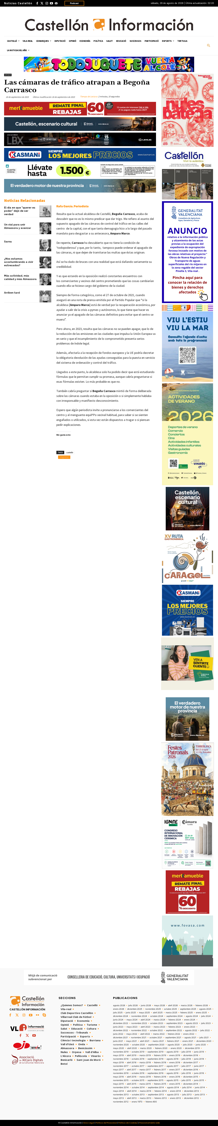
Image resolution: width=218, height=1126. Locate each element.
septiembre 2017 (155, 1066)
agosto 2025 (205, 1009)
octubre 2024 (156, 1016)
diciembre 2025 (134, 1009)
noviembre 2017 (120, 1066)
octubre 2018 (138, 1059)
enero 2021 (187, 1041)
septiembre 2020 (156, 1045)
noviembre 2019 (120, 1052)
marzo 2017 (145, 1070)
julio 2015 (186, 1080)
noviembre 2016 (120, 1073)
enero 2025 (201, 1013)
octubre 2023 (156, 1023)
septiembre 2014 (156, 1087)
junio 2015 (199, 1080)
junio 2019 (199, 1052)
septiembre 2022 (174, 1030)
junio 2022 (118, 1034)
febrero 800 (151, 1102)
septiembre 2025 (188, 1009)
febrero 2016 (160, 1077)
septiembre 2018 (155, 1059)
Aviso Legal (88, 1122)
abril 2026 (173, 1005)
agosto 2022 (191, 1030)
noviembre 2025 (153, 1009)
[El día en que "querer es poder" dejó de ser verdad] (45, 211)
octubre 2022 (156, 1030)
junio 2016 (199, 1073)
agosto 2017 (172, 1066)
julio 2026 (133, 1005)
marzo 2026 (186, 1005)
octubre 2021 (156, 1038)
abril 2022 (145, 1034)
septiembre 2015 (155, 1080)
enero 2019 (174, 1055)
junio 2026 (146, 1005)
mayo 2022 (131, 1034)
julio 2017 (186, 1066)
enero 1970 (137, 1102)
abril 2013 (132, 1098)
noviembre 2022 (139, 1030)
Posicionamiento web (149, 1122)
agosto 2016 (172, 1073)
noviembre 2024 (139, 1016)
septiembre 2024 (174, 1016)
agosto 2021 (190, 1038)
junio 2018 (199, 1059)
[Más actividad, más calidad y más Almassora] (45, 279)
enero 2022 (188, 1034)
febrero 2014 (160, 1091)
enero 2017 (174, 1070)
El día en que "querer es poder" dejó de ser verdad (19, 211)
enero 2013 (175, 1098)
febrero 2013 (160, 1098)
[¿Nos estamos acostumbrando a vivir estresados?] (45, 262)
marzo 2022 (159, 1034)
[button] (209, 46)
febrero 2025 (186, 1013)
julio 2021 (204, 1038)
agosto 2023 (192, 1023)
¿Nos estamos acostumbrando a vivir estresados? (18, 262)
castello (69, 452)
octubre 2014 (138, 1087)
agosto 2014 (173, 1087)
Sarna (8, 241)
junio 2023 (118, 1027)
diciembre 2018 (190, 1055)
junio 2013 (200, 1095)
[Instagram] (46, 3)
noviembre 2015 (120, 1080)
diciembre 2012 (191, 1098)
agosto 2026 (119, 1005)
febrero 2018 (160, 1062)
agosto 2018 (172, 1059)
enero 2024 (189, 1020)
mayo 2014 (118, 1091)
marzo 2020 (146, 1048)
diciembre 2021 (120, 1038)
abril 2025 (157, 1013)
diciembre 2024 (120, 1016)
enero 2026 (118, 1009)
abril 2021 (144, 1041)
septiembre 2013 (156, 1095)
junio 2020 (201, 1045)
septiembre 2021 (173, 1038)
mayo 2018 (118, 1062)
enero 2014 (175, 1091)
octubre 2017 (138, 1066)
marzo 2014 (145, 1091)
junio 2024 (118, 1020)
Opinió (8, 75)
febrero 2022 (174, 1034)
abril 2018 (131, 1062)
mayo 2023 (132, 1027)
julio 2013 (187, 1095)
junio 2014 (200, 1087)
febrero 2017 (160, 1070)
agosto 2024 (192, 1016)
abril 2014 (132, 1091)
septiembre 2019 (155, 1052)
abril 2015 (131, 1084)
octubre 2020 (138, 1045)
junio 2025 (131, 1013)
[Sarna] (45, 245)
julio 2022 (205, 1030)
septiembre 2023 (174, 1023)
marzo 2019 (145, 1055)
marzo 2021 (158, 1041)
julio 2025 (117, 1013)
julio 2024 (206, 1016)
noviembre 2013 (121, 1095)
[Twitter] (41, 3)
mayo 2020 (118, 1048)
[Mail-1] (56, 3)
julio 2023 (206, 1023)
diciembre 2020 (203, 1041)
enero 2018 (174, 1062)
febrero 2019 (160, 1055)
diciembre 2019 (192, 1048)
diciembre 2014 (190, 1084)
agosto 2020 (174, 1045)
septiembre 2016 (155, 1073)
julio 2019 (186, 1052)
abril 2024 (145, 1020)
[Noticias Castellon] (109, 24)
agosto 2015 (172, 1080)
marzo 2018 (145, 1062)
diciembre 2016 (190, 1070)
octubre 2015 (138, 1080)
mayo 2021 (131, 1041)
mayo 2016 (118, 1077)
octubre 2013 (138, 1095)
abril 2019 (131, 1055)
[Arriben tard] (45, 296)
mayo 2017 (118, 1070)
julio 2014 (187, 1087)
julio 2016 (186, 1073)
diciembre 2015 (190, 1077)
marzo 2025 (171, 1013)
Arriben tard (12, 292)
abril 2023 (145, 1027)
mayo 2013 (118, 1098)
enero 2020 (176, 1048)
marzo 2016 (145, 1077)
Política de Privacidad (106, 1122)
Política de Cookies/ (128, 1122)
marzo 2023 (159, 1027)
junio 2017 (199, 1066)
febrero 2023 (174, 1027)
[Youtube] (51, 3)
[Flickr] (37, 1015)
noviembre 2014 (121, 1087)
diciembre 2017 (190, 1062)
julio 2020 (187, 1045)
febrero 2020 (161, 1048)
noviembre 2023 (139, 1023)
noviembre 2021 (138, 1038)
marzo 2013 (145, 1098)
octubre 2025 (170, 1009)
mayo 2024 (132, 1020)
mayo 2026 (159, 1005)
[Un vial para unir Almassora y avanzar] (45, 228)
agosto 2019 (172, 1052)
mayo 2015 (118, 1084)
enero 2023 (189, 1027)
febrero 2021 (173, 1041)
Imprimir (64, 457)
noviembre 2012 (120, 1102)
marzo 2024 (159, 1020)
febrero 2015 (160, 1084)
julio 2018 (186, 1059)
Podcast (74, 3)
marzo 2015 (145, 1084)
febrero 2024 (174, 1020)
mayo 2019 (118, 1055)
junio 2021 (118, 1041)
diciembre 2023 (120, 1023)
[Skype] (44, 1015)
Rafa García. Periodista (72, 206)
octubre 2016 (138, 1073)
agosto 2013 (173, 1095)
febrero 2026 (202, 1005)
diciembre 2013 (191, 1091)
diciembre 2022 (120, 1030)
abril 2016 (131, 1077)
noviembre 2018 (120, 1059)
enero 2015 (174, 1084)
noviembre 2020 (121, 1045)
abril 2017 (131, 1070)
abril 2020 (132, 1048)
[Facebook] (37, 3)
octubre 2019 (138, 1052)
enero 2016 (174, 1077)
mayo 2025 (144, 1013)
